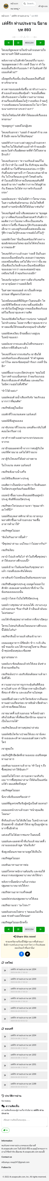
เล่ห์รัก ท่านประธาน (20, 16)
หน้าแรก (14, 4)
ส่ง (6, 1130)
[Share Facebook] (21, 954)
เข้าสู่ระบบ (42, 6)
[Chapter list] (18, 42)
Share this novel (26, 936)
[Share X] (27, 954)
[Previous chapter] (8, 42)
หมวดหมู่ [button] (14, 9)
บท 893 (34, 16)
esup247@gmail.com (19, 1162)
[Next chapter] (40, 42)
